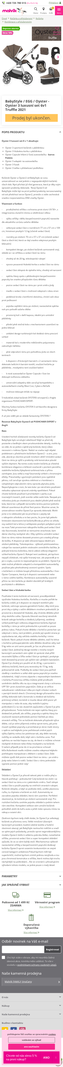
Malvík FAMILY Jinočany (18, 981)
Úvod (4, 18)
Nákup (5, 1005)
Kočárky (39, 18)
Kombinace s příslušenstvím (18, 21)
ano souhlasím (31, 1046)
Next (57, 56)
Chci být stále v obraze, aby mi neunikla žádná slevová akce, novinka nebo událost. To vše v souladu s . (32, 961)
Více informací (15, 910)
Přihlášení (53, 2)
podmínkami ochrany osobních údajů (36, 964)
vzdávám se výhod (31, 1039)
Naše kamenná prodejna (16, 1014)
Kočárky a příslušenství (21, 18)
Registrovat (52, 949)
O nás (5, 997)
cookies (52, 1034)
